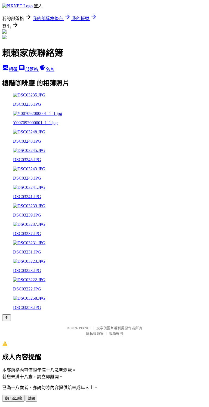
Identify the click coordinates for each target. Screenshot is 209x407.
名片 (50, 69)
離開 (31, 398)
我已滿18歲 (13, 398)
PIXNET (85, 328)
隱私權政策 (95, 333)
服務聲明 (116, 333)
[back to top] (6, 317)
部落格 (32, 69)
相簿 (14, 69)
